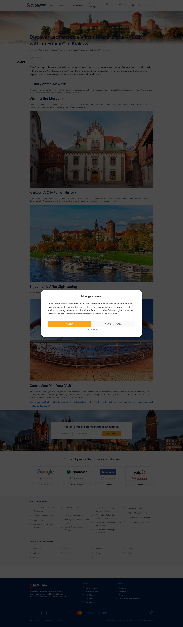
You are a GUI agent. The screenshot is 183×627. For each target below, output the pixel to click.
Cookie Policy (91, 330)
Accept (69, 324)
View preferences (113, 324)
